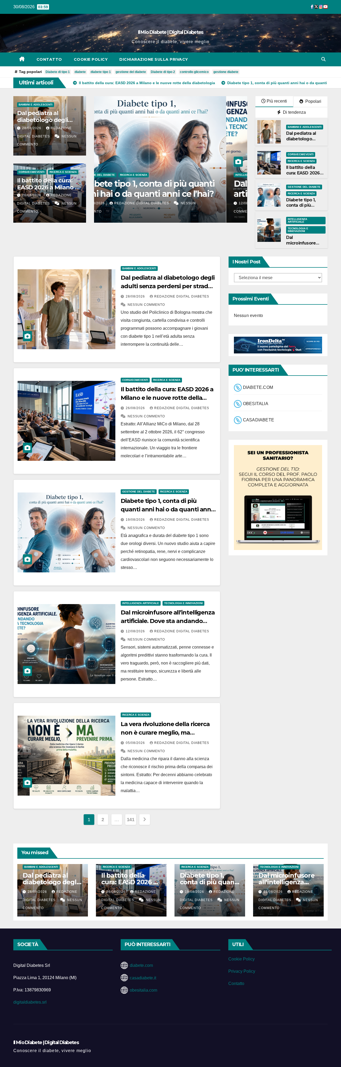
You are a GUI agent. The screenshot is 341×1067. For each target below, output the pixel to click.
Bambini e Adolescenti (35, 104)
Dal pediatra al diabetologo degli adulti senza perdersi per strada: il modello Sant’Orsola (167, 286)
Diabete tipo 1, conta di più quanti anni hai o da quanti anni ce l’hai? (166, 509)
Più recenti (277, 101)
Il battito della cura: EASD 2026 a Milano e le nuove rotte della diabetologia (167, 398)
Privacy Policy (241, 971)
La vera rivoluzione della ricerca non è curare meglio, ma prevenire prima (165, 732)
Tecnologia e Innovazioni (164, 174)
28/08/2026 (32, 128)
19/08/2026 (136, 520)
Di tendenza (294, 112)
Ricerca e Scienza (63, 171)
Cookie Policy (91, 59)
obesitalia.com (143, 990)
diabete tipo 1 (101, 72)
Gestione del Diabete (304, 186)
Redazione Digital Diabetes (163, 203)
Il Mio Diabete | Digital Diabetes (170, 32)
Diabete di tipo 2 (163, 72)
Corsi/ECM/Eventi (31, 171)
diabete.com (141, 965)
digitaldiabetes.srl (30, 1002)
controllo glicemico (194, 72)
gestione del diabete (131, 72)
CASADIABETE (258, 420)
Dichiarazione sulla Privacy (153, 59)
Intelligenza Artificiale (121, 174)
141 (131, 819)
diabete (80, 72)
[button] (323, 59)
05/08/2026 (136, 743)
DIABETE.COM (258, 387)
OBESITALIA (255, 404)
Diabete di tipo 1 (58, 72)
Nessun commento (146, 305)
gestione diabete (225, 72)
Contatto (49, 59)
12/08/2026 (117, 203)
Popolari (312, 101)
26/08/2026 (32, 195)
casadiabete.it (143, 978)
